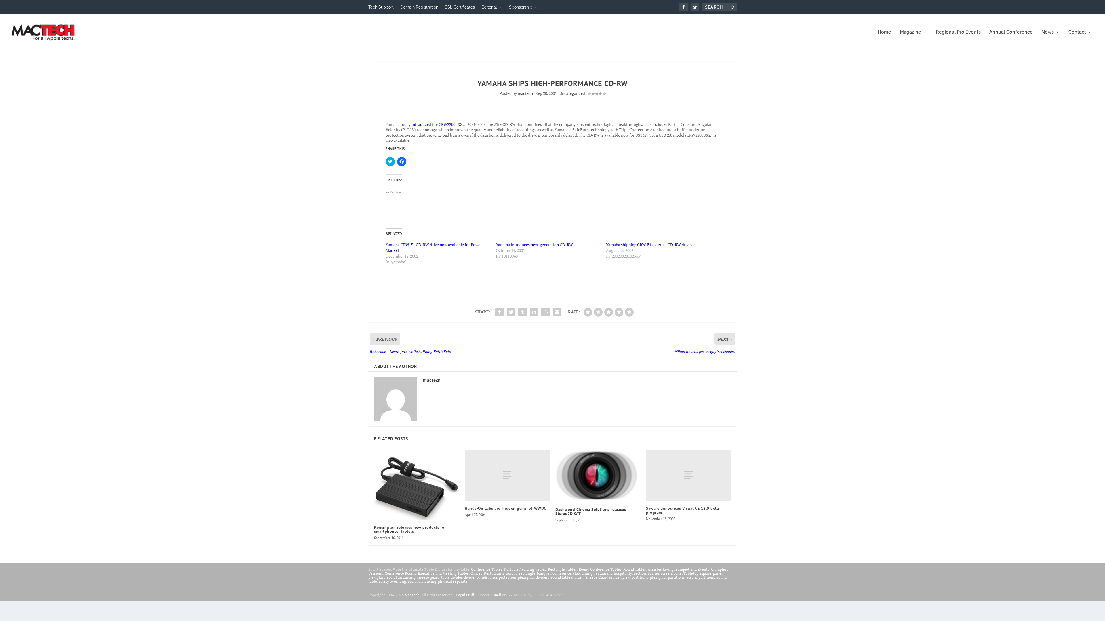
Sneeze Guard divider (603, 577)
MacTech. (412, 594)
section (640, 573)
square (705, 573)
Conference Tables (486, 569)
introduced (421, 124)
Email (496, 594)
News (1047, 32)
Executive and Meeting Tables (443, 573)
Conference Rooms (400, 573)
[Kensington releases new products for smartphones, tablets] (416, 485)
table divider (451, 577)
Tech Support (381, 7)
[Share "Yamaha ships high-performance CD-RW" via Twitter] (511, 312)
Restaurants (494, 573)
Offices (476, 573)
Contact (1077, 32)
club (576, 573)
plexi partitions (635, 577)
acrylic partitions (700, 577)
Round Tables (634, 569)
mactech (525, 93)
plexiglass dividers (533, 577)
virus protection (502, 577)
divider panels (476, 577)
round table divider (567, 577)
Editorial (489, 7)
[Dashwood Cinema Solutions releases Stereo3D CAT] (597, 476)
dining (587, 573)
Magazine (910, 32)
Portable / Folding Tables (525, 569)
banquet (544, 573)
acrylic (511, 573)
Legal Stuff (465, 594)
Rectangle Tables (562, 569)
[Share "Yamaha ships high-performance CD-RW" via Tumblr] (522, 312)
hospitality (623, 573)
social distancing (401, 577)
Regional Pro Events (958, 32)
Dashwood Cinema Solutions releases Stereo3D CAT (590, 511)
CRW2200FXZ (451, 124)
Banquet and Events (692, 569)
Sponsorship (520, 7)
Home (884, 32)
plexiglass (376, 577)
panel (718, 573)
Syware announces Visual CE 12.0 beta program (682, 510)
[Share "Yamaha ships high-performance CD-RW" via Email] (557, 312)
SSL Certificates (460, 7)
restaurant (603, 573)
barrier (653, 573)
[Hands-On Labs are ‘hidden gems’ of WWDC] (507, 475)
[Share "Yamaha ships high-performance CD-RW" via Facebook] (499, 312)
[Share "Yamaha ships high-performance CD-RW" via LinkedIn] (534, 312)
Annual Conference (1011, 32)
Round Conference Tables (600, 569)
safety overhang (392, 581)
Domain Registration (419, 7)
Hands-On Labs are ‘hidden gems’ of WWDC (505, 508)
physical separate (453, 581)
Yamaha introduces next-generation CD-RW (534, 244)
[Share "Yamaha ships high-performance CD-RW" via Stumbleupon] (545, 312)
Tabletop (690, 573)
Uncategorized (572, 93)
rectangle (527, 573)
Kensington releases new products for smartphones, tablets (410, 529)
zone (678, 573)
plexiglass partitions (667, 577)
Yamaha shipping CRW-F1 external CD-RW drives (649, 244)
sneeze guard (428, 577)
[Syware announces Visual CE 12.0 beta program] (688, 475)
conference (561, 573)
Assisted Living (661, 569)
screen (666, 573)
